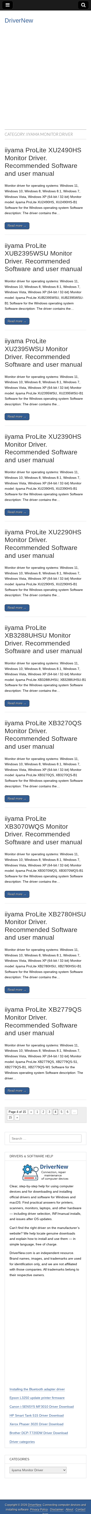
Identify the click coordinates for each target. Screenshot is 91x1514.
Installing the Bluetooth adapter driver (37, 1389)
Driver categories (22, 1442)
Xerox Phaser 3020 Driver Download (36, 1424)
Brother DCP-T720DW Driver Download (39, 1433)
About (69, 1509)
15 (10, 1117)
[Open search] (83, 5)
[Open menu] (7, 5)
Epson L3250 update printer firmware (37, 1398)
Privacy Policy (39, 1509)
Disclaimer (57, 1509)
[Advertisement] (45, 75)
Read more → (17, 225)
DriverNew (19, 20)
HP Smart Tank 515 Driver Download (37, 1415)
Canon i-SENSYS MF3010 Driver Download (42, 1406)
